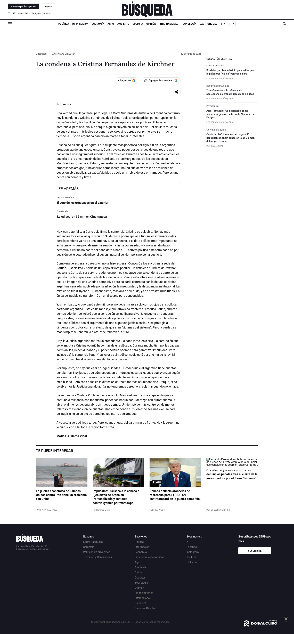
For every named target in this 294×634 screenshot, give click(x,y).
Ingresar (48, 6)
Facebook (192, 547)
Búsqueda (41, 53)
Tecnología (188, 23)
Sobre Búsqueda (93, 541)
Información (80, 23)
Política (63, 23)
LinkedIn (191, 562)
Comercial (89, 547)
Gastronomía (208, 23)
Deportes (140, 577)
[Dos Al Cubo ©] (260, 626)
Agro (111, 23)
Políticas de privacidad (96, 552)
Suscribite (255, 550)
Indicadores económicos (149, 557)
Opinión (151, 23)
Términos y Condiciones (97, 557)
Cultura (138, 23)
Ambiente (123, 23)
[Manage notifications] (286, 619)
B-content (140, 603)
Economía (98, 23)
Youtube (191, 557)
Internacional (168, 23)
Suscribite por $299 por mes (23, 6)
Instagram (192, 552)
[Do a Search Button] (284, 23)
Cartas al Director (64, 53)
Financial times (144, 593)
